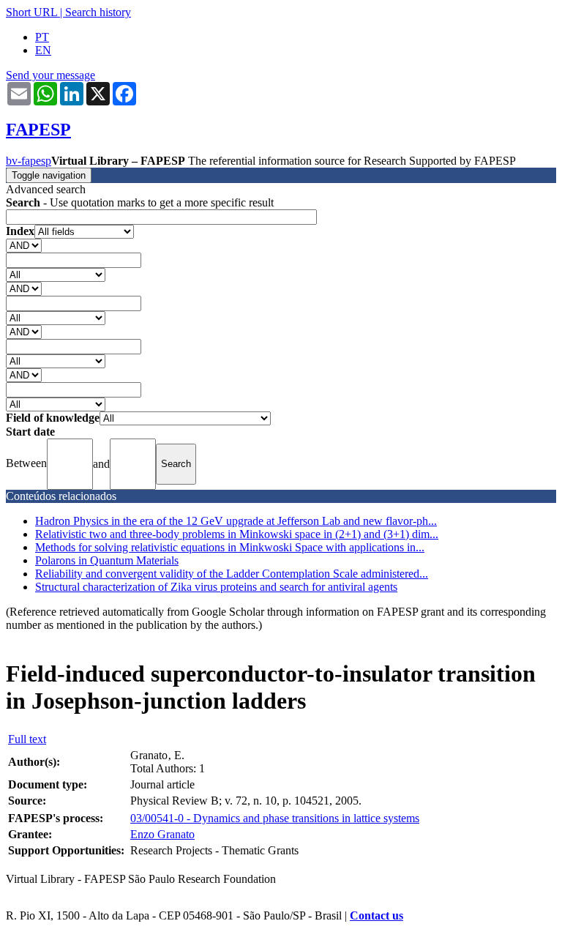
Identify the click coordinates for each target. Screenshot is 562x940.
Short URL (31, 12)
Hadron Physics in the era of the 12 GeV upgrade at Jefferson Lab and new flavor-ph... (236, 521)
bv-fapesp (28, 160)
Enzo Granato (162, 834)
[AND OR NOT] (24, 245)
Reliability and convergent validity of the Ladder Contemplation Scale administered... (231, 573)
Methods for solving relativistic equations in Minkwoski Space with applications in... (229, 547)
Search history (98, 12)
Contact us (376, 915)
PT (42, 37)
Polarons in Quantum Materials (107, 560)
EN (43, 50)
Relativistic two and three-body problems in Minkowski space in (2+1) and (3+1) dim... (236, 534)
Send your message (50, 75)
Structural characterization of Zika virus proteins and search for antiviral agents (216, 587)
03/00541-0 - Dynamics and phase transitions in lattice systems (274, 818)
